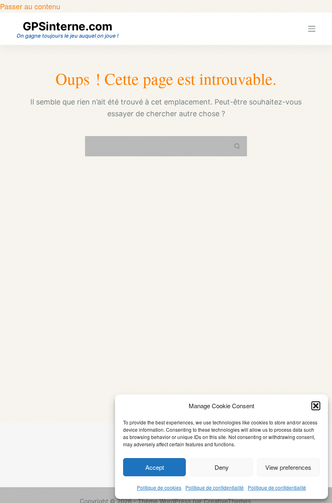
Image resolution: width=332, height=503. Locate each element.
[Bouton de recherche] (237, 146)
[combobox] (157, 146)
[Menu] (311, 28)
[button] (316, 406)
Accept (154, 467)
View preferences (288, 467)
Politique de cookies (159, 487)
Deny (222, 467)
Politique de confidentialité (214, 487)
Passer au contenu (30, 6)
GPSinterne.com (68, 26)
